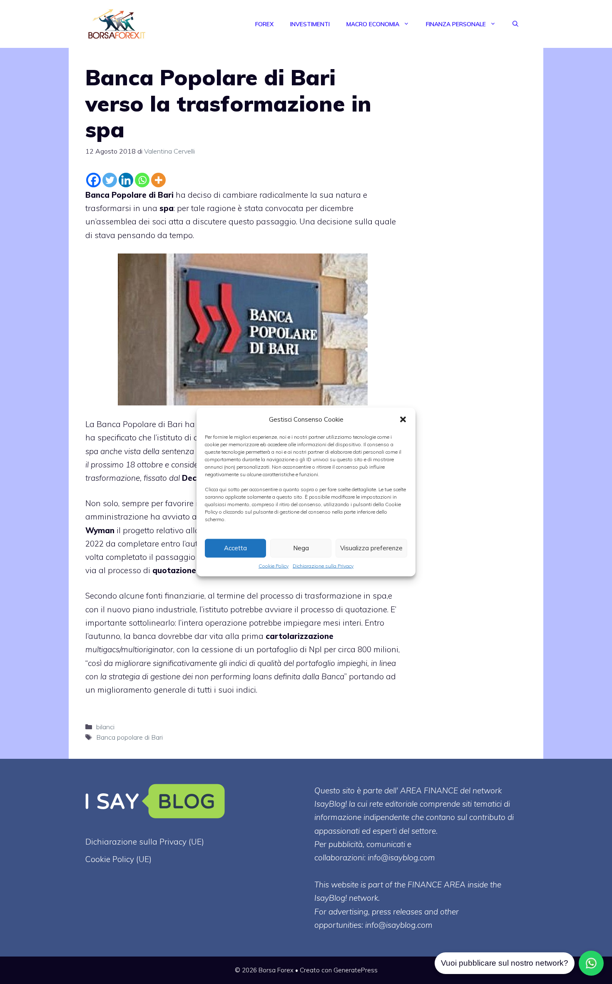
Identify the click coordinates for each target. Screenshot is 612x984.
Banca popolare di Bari (129, 737)
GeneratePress (355, 970)
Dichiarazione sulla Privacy (323, 565)
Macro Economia (372, 24)
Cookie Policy (274, 565)
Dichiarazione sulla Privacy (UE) (144, 842)
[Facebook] (93, 180)
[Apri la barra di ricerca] (515, 24)
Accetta (235, 548)
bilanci (105, 727)
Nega (301, 548)
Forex (264, 24)
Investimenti (310, 24)
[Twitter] (109, 180)
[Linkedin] (126, 180)
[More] (158, 180)
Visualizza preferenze (371, 548)
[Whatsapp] (142, 180)
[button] (403, 419)
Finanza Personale (456, 24)
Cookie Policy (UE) (118, 859)
